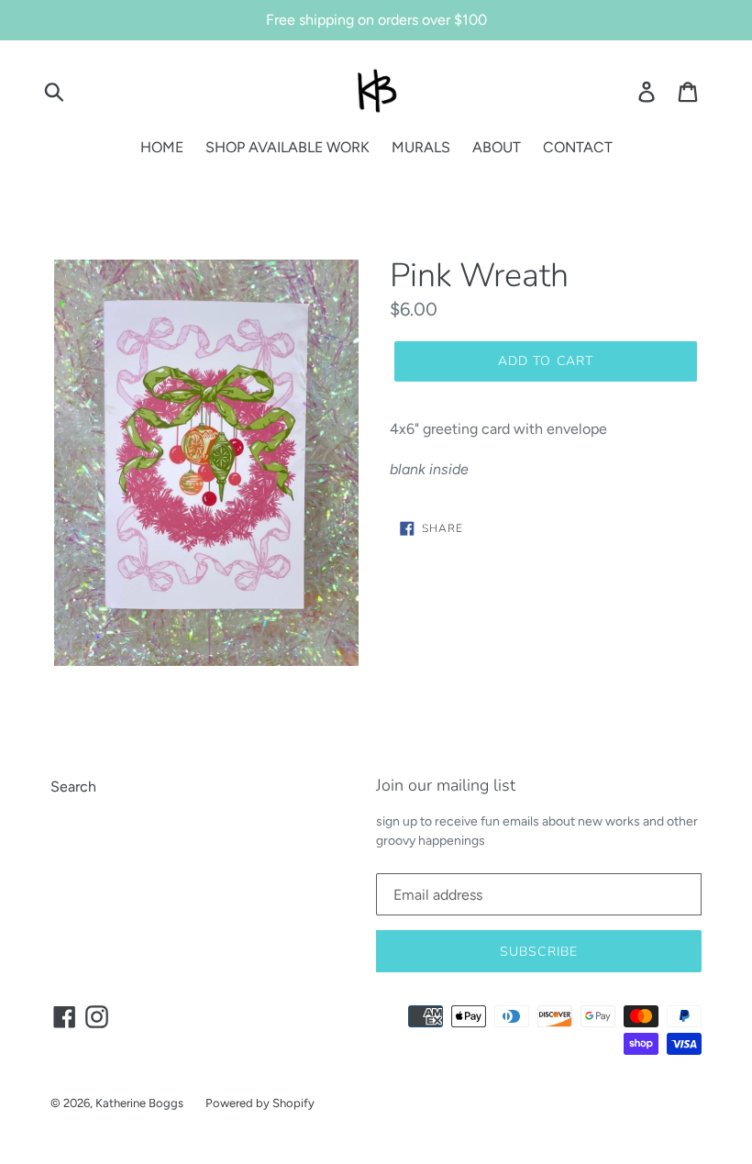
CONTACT (578, 147)
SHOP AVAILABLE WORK (287, 147)
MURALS (421, 147)
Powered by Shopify (260, 1103)
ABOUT (496, 147)
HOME (161, 147)
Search (73, 786)
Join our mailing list (445, 786)
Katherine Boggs (139, 1103)
